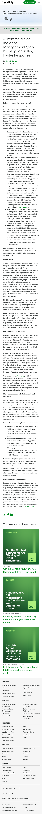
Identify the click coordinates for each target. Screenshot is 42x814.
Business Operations (8, 693)
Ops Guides (27, 773)
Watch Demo (27, 729)
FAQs (24, 767)
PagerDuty (6, 11)
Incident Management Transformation (9, 705)
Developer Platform (8, 696)
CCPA (25, 808)
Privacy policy (6, 805)
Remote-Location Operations (28, 717)
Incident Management (9, 685)
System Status (6, 767)
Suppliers (26, 754)
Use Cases (26, 735)
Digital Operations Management (29, 689)
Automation (22, 11)
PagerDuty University (29, 776)
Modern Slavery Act (29, 805)
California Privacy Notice (9, 810)
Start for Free (29, 2)
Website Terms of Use (9, 808)
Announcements (8, 614)
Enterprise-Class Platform (31, 685)
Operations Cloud (19, 664)
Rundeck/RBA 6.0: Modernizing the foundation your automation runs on (19, 619)
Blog (14, 11)
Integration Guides (7, 738)
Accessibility (27, 770)
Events (25, 738)
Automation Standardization (7, 715)
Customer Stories (7, 735)
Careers (25, 756)
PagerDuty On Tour (8, 732)
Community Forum (8, 729)
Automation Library (8, 740)
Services (4, 781)
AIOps (4, 688)
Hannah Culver (11, 61)
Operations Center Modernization (7, 710)
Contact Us (5, 776)
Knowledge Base (28, 778)
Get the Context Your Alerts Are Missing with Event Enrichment (19, 570)
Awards (25, 759)
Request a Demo (28, 732)
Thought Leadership (8, 751)
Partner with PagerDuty (9, 773)
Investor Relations (29, 748)
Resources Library (7, 726)
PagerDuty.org (6, 759)
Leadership (26, 751)
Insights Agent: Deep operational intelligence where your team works (20, 670)
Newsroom (5, 754)
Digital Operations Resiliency (29, 710)
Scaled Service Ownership (31, 714)
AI (3, 664)
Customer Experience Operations (30, 705)
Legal (3, 778)
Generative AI (27, 693)
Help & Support (7, 770)
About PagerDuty (7, 748)
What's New (27, 695)
